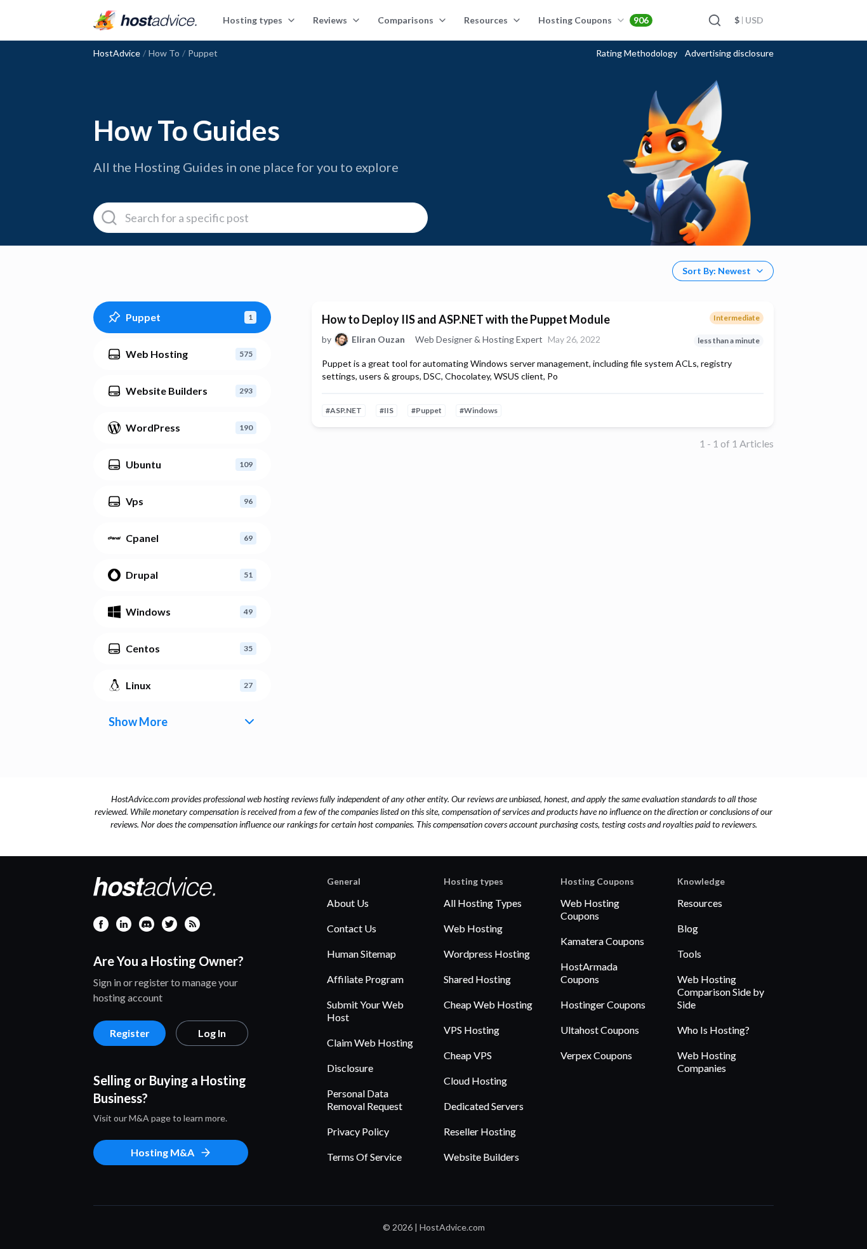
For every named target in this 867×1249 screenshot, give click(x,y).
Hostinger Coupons (602, 1004)
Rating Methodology (636, 53)
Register (130, 1033)
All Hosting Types (483, 903)
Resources (486, 20)
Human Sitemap (361, 954)
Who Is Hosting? (713, 1030)
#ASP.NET (344, 410)
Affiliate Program (365, 979)
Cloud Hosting (475, 1080)
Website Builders (481, 1157)
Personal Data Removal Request (364, 1099)
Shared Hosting (477, 979)
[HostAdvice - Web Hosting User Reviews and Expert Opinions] (145, 20)
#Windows (479, 410)
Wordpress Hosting (487, 954)
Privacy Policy (358, 1131)
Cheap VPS (468, 1055)
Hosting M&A (162, 1152)
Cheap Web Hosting (488, 1004)
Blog (687, 928)
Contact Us (351, 928)
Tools (689, 954)
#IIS (387, 410)
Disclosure (350, 1068)
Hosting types (252, 20)
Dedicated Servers (484, 1106)
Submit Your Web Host (365, 1010)
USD (749, 20)
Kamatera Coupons (602, 941)
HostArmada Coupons (589, 972)
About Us (348, 903)
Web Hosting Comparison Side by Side (720, 991)
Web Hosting (473, 928)
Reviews (330, 20)
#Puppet (426, 410)
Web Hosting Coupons (589, 909)
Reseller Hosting (480, 1131)
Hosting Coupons (593, 20)
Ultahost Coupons (599, 1030)
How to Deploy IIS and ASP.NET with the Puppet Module (466, 319)
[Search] (714, 20)
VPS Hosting (472, 1030)
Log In (212, 1033)
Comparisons (406, 20)
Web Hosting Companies (706, 1061)
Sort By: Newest (716, 270)
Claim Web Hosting (370, 1042)
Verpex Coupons (596, 1055)
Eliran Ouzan (378, 339)
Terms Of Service (364, 1157)
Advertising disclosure (729, 53)
